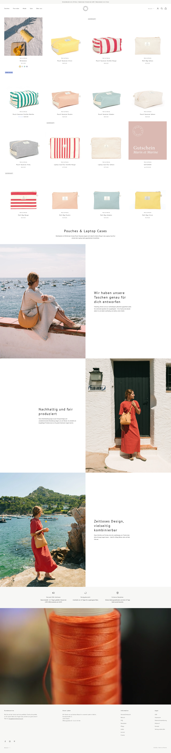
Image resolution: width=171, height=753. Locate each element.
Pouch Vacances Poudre (64, 114)
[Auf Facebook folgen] (5, 741)
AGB (156, 714)
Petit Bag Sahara (147, 61)
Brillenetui (23, 61)
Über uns (39, 8)
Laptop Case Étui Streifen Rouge (65, 164)
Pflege (122, 726)
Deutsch (150, 8)
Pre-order (16, 8)
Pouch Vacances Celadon (106, 114)
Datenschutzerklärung (161, 720)
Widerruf (157, 723)
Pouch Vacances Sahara (147, 114)
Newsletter (123, 723)
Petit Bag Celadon (106, 215)
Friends (123, 735)
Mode (24, 8)
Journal (123, 732)
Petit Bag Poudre (64, 215)
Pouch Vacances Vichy (23, 164)
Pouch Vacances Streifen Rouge (106, 61)
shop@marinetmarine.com (16, 718)
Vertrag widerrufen (160, 729)
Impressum (158, 717)
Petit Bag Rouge (23, 215)
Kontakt (157, 726)
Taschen (6, 8)
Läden (122, 729)
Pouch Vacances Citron (64, 61)
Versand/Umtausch (126, 714)
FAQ (122, 720)
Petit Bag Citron (147, 215)
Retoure (123, 717)
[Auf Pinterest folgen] (14, 741)
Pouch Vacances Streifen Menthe (23, 114)
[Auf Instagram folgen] (10, 741)
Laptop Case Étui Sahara (106, 164)
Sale (31, 8)
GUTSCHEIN (147, 164)
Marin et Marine (23, 58)
